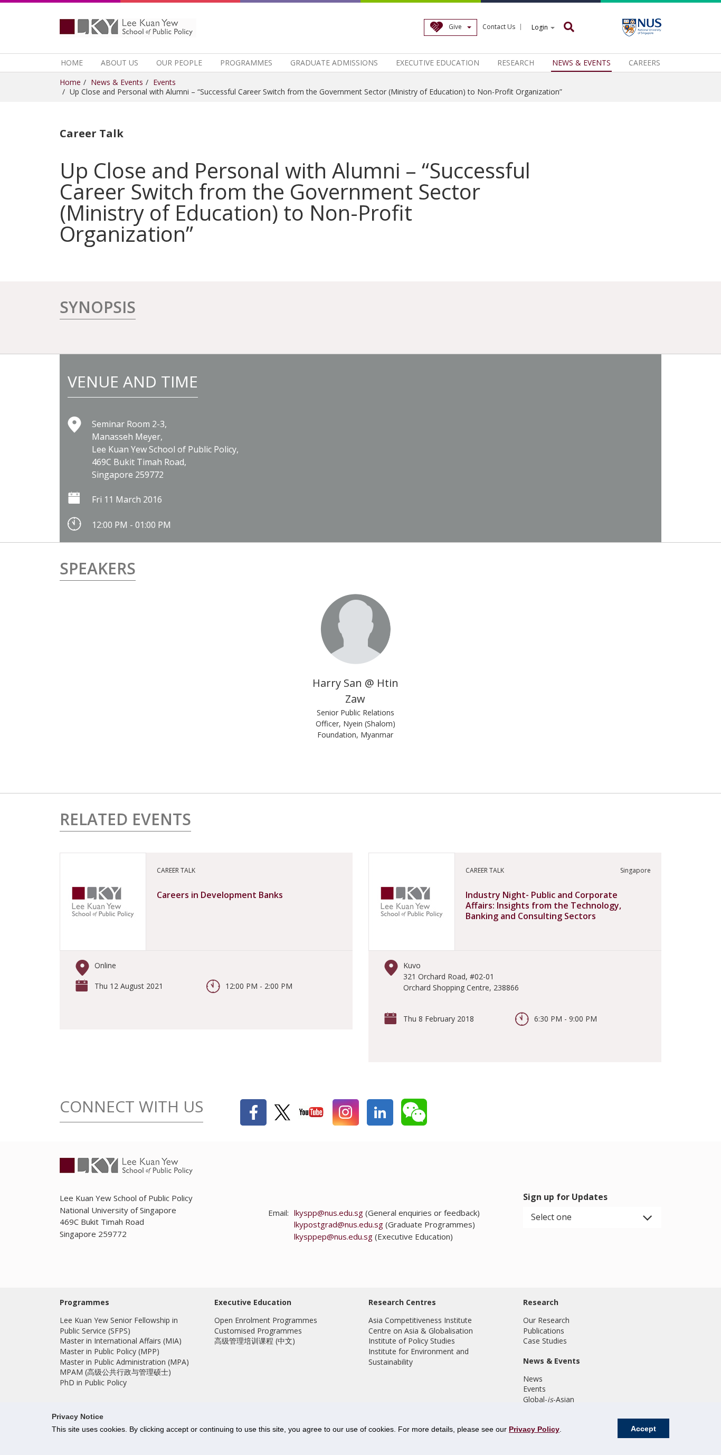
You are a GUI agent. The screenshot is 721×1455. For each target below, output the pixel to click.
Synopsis (98, 308)
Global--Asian (548, 1399)
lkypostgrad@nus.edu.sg (338, 1224)
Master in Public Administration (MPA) (124, 1362)
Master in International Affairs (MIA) (121, 1341)
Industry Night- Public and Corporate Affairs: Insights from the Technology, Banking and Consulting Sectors (543, 905)
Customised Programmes (258, 1331)
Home (72, 63)
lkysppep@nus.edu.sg (333, 1236)
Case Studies (545, 1341)
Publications (543, 1331)
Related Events (125, 820)
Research (515, 63)
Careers (644, 63)
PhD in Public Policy (93, 1382)
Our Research (546, 1320)
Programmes (246, 63)
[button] (592, 1217)
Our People (179, 63)
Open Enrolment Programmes (265, 1320)
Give (455, 26)
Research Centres (402, 1302)
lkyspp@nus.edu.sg (328, 1212)
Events (164, 82)
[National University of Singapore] (641, 27)
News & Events (581, 63)
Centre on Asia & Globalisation (420, 1331)
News (533, 1379)
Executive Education (437, 63)
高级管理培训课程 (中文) (254, 1341)
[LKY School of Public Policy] (128, 27)
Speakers (98, 570)
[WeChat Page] (414, 1112)
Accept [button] (643, 1428)
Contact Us (498, 27)
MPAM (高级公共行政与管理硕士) (115, 1372)
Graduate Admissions (334, 63)
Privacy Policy (534, 1429)
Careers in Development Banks (220, 895)
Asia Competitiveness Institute (420, 1320)
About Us (119, 63)
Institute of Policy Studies (411, 1341)
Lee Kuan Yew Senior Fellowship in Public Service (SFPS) (119, 1325)
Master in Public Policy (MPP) (109, 1351)
